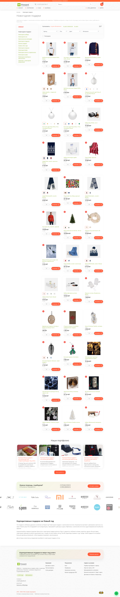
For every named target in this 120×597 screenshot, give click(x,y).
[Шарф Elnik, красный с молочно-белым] (51, 158)
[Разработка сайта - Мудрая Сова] (101, 594)
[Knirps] (85, 507)
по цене (76, 26)
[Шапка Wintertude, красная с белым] (86, 260)
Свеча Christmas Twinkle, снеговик (93, 326)
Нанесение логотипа (70, 570)
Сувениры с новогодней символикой (24, 61)
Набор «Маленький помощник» (93, 422)
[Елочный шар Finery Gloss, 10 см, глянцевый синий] (68, 123)
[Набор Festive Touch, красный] (44, 293)
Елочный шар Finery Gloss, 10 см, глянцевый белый (72, 127)
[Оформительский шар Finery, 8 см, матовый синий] (86, 89)
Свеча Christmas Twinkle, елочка (72, 422)
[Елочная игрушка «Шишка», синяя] (51, 357)
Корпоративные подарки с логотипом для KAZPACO (47, 458)
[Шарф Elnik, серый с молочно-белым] (44, 158)
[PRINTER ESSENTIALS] (10, 507)
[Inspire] (72, 507)
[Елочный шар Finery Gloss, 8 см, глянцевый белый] (51, 123)
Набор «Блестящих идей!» (70, 157)
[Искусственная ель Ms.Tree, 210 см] (65, 227)
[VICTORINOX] (47, 497)
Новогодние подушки (23, 41)
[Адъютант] (72, 497)
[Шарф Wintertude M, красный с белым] (47, 192)
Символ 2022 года (23, 45)
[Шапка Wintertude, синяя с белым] (90, 260)
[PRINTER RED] (47, 507)
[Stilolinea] (97, 497)
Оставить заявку (94, 486)
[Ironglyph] (97, 507)
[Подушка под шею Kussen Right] (90, 227)
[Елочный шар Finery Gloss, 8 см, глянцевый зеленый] (44, 123)
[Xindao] (21, 26)
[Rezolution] (22, 497)
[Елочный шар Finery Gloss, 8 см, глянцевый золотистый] (54, 123)
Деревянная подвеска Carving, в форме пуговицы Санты (50, 326)
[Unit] (109, 497)
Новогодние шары (23, 54)
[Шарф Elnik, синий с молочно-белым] (47, 158)
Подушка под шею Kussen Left (92, 230)
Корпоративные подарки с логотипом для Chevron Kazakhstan (91, 459)
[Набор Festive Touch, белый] (54, 293)
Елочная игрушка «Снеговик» (71, 357)
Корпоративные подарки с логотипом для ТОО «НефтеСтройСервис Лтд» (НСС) (26, 459)
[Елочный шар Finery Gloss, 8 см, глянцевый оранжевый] (47, 123)
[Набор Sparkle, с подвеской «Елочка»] (51, 89)
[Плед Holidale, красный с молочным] (65, 260)
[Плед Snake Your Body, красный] (65, 192)
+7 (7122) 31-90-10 (65, 485)
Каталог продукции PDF (71, 572)
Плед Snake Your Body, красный (72, 196)
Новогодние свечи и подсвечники (27, 52)
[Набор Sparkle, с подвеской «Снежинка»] (44, 89)
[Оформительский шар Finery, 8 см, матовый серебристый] (97, 89)
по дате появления (68, 26)
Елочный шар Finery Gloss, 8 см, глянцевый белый (50, 127)
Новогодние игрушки (23, 48)
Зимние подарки (22, 43)
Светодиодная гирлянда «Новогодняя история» (91, 357)
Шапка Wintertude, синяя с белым (93, 263)
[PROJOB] (35, 507)
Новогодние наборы (23, 34)
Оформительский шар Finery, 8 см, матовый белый (93, 92)
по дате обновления (56, 26)
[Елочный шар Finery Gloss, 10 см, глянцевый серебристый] (65, 123)
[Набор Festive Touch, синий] (47, 293)
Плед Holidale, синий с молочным (72, 263)
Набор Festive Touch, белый (49, 297)
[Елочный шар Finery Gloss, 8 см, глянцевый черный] (58, 123)
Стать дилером (49, 570)
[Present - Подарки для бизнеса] (23, 4)
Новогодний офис (23, 50)
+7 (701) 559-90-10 (65, 487)
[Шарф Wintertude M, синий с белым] (44, 192)
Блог (66, 565)
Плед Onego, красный (90, 157)
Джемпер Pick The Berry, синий (93, 57)
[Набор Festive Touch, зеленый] (51, 293)
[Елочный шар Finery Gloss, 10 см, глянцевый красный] (72, 123)
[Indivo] (109, 507)
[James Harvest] (60, 507)
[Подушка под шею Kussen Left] (86, 227)
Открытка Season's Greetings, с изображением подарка (71, 326)
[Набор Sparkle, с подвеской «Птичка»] (47, 89)
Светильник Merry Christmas (71, 391)
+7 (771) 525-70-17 (42, 4)
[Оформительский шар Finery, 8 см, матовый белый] (93, 89)
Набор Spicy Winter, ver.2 (91, 122)
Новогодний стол (22, 36)
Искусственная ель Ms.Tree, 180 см (72, 230)
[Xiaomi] (35, 497)
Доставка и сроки (50, 565)
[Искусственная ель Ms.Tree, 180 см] (68, 227)
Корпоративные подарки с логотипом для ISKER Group (69, 458)
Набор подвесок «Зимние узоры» (50, 422)
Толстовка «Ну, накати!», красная (50, 226)
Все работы (60, 472)
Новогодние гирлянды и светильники (24, 57)
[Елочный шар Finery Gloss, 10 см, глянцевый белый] (75, 123)
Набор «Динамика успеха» (70, 293)
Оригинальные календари (25, 39)
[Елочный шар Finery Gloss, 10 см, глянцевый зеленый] (79, 123)
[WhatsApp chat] (116, 593)
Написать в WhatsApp (22, 585)
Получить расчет (94, 554)
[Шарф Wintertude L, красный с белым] (86, 192)
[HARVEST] (60, 497)
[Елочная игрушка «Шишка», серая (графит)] (47, 357)
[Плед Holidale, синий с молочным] (68, 260)
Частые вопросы (50, 568)
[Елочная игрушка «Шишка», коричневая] (44, 357)
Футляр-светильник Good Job (92, 391)
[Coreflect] (22, 507)
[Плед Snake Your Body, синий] (68, 192)
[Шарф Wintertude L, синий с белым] (90, 192)
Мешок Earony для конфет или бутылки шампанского (50, 260)
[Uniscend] (84, 497)
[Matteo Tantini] (10, 497)
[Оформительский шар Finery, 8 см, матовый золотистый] (90, 89)
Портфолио (68, 568)
